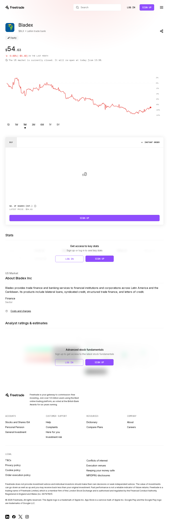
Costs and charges (21, 311)
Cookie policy (12, 470)
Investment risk (54, 437)
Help (48, 422)
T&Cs (8, 460)
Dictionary (91, 422)
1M (25, 124)
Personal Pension (14, 427)
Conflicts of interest (97, 460)
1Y (50, 124)
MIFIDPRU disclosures (98, 475)
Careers (131, 427)
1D (8, 124)
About (130, 422)
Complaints (52, 427)
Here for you (53, 432)
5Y (58, 124)
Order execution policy (18, 475)
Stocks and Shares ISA (17, 422)
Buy (11, 142)
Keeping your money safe (100, 470)
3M (33, 124)
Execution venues (96, 465)
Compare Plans (94, 427)
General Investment (15, 432)
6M (42, 124)
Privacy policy (13, 465)
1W (16, 124)
